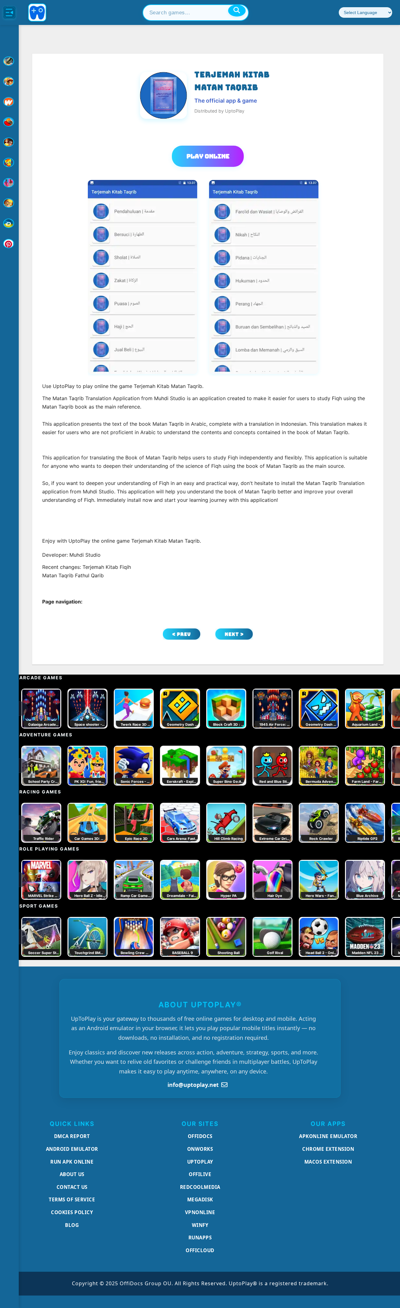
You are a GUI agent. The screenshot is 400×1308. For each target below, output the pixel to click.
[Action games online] (9, 61)
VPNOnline (200, 1212)
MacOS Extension (328, 1162)
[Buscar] (237, 11)
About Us (72, 1174)
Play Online (208, 156)
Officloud (200, 1250)
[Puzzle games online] (9, 142)
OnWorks (200, 1149)
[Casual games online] (9, 121)
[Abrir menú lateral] (9, 12)
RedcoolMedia (200, 1187)
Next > (234, 634)
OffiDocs (200, 1136)
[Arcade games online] (9, 81)
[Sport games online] (9, 182)
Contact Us (72, 1187)
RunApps (200, 1237)
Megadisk (200, 1199)
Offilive (200, 1174)
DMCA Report (72, 1136)
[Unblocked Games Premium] (9, 243)
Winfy (200, 1225)
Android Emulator (72, 1149)
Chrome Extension (328, 1149)
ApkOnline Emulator (328, 1136)
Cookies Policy (72, 1212)
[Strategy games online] (9, 203)
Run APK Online (71, 1162)
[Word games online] (9, 223)
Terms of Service (72, 1199)
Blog (72, 1225)
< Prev (181, 634)
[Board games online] (9, 101)
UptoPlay (200, 1162)
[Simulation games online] (9, 162)
